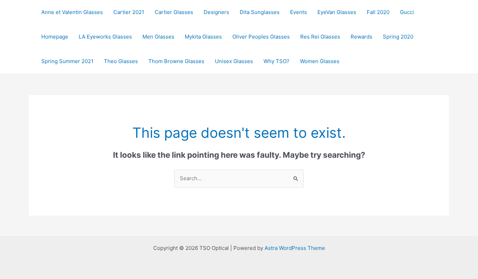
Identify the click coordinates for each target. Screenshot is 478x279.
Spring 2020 (398, 36)
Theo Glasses (121, 61)
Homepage (54, 36)
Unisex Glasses (234, 61)
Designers (216, 12)
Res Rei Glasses (320, 36)
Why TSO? (276, 61)
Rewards (361, 36)
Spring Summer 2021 (67, 61)
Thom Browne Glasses (176, 61)
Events (298, 12)
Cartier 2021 (128, 12)
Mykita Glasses (203, 36)
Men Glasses (158, 36)
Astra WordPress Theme (295, 248)
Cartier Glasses (174, 12)
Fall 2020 (378, 12)
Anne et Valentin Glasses (72, 12)
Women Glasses (319, 61)
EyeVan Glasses (336, 12)
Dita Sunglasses (260, 12)
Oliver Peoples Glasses (261, 36)
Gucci (407, 12)
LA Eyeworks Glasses (105, 36)
